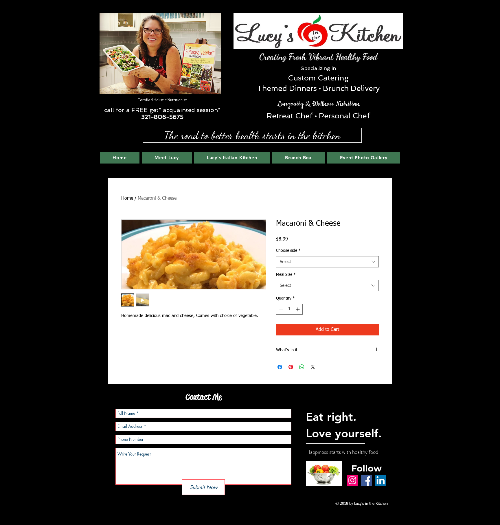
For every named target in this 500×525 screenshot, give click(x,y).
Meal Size (286, 275)
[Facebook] (366, 480)
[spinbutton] (289, 309)
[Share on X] (312, 367)
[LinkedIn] (380, 480)
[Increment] (298, 309)
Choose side (288, 251)
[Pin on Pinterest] (290, 367)
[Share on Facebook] (279, 367)
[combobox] (327, 261)
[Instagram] (352, 480)
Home (127, 198)
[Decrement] (280, 309)
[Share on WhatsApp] (301, 367)
